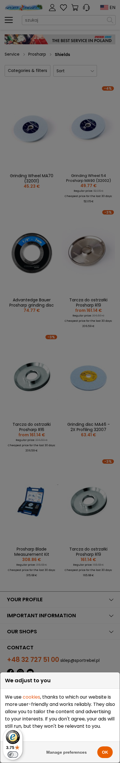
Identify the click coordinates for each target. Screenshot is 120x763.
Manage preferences (66, 752)
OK (105, 752)
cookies (31, 697)
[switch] (13, 754)
